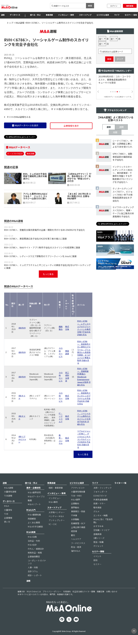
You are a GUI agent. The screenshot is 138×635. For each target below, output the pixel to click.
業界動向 (75, 507)
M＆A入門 (30, 509)
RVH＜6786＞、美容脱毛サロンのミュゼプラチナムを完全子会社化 (83, 395)
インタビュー (55, 498)
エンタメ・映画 (100, 515)
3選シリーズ (98, 538)
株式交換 (30, 153)
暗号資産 (97, 507)
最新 (109, 127)
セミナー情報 (98, 551)
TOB (6, 513)
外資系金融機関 (100, 499)
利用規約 (67, 591)
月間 (115, 132)
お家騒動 (75, 519)
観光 (73, 535)
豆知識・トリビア (101, 530)
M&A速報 (19, 22)
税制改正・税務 (35, 552)
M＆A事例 (53, 502)
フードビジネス (78, 543)
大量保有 (8, 509)
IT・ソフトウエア (15, 153)
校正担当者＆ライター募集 (84, 591)
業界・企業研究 (33, 487)
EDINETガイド (100, 495)
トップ (10, 22)
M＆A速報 (8, 487)
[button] (110, 91)
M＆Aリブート (34, 504)
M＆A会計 (32, 544)
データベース (15, 15)
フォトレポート (100, 491)
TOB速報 (8, 495)
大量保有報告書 (78, 491)
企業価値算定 (34, 556)
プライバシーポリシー (52, 591)
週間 (121, 127)
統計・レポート (35, 575)
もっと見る (48, 274)
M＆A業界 (75, 499)
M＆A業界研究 (34, 492)
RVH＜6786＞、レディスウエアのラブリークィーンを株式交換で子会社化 (83, 326)
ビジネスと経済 (103, 15)
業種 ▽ (60, 305)
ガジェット (98, 545)
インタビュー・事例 (66, 15)
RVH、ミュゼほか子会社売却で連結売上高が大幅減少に (35, 176)
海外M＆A (75, 550)
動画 (30, 500)
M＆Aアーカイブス (36, 496)
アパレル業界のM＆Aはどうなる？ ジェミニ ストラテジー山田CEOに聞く (35, 196)
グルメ (96, 511)
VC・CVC (53, 524)
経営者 (74, 531)
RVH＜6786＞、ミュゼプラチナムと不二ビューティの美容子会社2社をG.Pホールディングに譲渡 (47, 266)
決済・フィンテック (102, 487)
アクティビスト (78, 487)
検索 (90, 5)
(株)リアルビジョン (22, 439)
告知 (95, 560)
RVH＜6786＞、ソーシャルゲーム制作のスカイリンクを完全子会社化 (83, 416)
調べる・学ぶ (35, 15)
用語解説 (32, 518)
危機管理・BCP (78, 523)
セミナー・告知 (131, 15)
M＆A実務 (30, 532)
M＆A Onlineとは (34, 591)
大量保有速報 (10, 491)
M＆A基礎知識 (34, 514)
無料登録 (129, 6)
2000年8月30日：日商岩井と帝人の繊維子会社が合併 (114, 78)
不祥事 (74, 515)
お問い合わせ (111, 591)
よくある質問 (34, 522)
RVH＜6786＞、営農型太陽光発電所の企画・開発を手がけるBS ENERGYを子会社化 (44, 229)
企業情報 (8, 517)
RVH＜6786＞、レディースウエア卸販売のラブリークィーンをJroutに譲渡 (40, 256)
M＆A (6, 505)
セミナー (97, 564)
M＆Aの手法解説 (35, 526)
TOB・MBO (76, 495)
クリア (120, 59)
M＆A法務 (32, 536)
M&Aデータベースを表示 (26, 125)
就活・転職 (98, 542)
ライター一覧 (120, 482)
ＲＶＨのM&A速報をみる (19, 116)
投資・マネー (99, 503)
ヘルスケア (76, 539)
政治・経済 (76, 547)
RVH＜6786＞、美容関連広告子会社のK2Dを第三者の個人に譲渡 (35, 238)
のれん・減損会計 (36, 548)
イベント (97, 556)
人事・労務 (33, 567)
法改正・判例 (34, 540)
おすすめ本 (98, 526)
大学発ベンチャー (57, 512)
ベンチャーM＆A (56, 516)
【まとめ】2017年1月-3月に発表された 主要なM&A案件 (78, 196)
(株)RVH (22, 328)
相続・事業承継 (56, 487)
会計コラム (33, 571)
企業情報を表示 (71, 125)
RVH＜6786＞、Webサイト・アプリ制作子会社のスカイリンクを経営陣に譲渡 (42, 247)
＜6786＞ (20, 39)
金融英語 (97, 534)
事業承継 (49, 15)
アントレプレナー (57, 520)
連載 (28, 580)
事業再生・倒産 (78, 511)
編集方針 (21, 591)
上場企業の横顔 (78, 527)
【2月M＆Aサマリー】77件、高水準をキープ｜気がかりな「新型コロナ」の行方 (79, 177)
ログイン (113, 6)
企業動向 (75, 503)
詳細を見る (82, 335)
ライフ (116, 15)
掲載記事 (100, 591)
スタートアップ (85, 15)
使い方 (7, 521)
